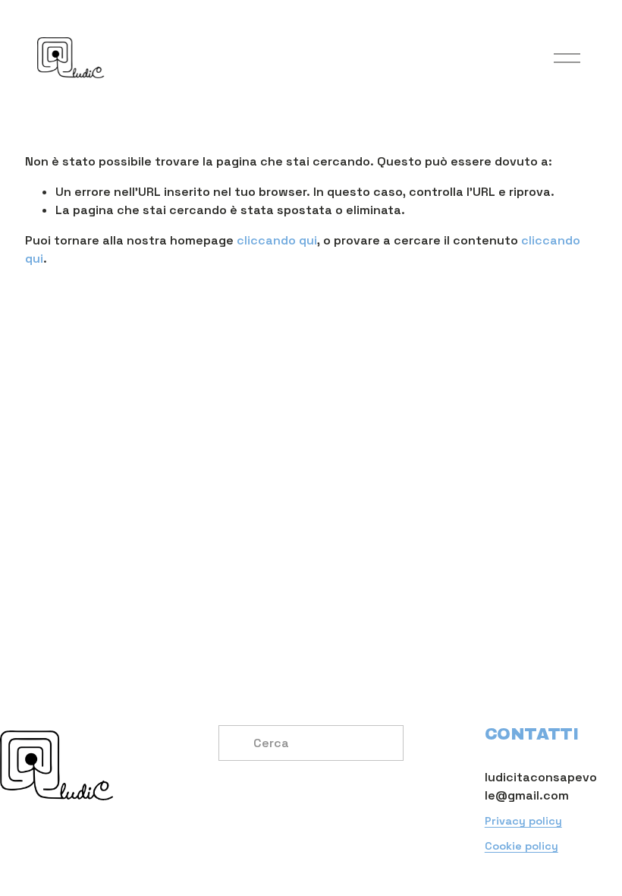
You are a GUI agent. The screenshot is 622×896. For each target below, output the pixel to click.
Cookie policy (521, 846)
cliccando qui (277, 240)
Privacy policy (523, 821)
